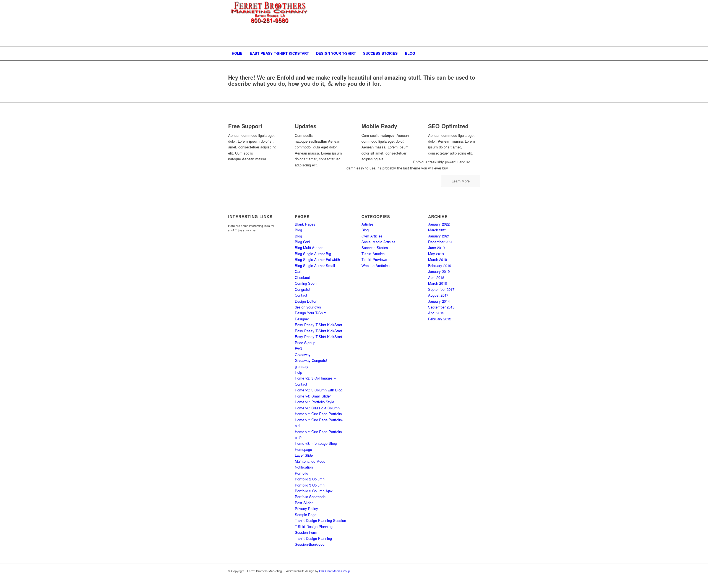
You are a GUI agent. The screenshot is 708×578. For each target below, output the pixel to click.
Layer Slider (304, 455)
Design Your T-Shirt (310, 312)
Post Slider (304, 502)
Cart (298, 271)
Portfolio (301, 473)
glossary (301, 366)
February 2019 (439, 265)
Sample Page (305, 514)
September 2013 (441, 307)
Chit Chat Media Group (334, 571)
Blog (298, 229)
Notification (304, 467)
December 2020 (440, 241)
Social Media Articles (378, 241)
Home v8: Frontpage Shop (316, 443)
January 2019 (439, 271)
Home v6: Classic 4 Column (317, 407)
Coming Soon (305, 283)
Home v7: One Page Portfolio (318, 413)
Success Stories (374, 247)
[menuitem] (237, 53)
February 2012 (439, 318)
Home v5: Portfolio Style (314, 401)
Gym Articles (371, 236)
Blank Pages (305, 224)
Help (298, 372)
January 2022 (439, 224)
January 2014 (439, 301)
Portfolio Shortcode (310, 496)
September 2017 (441, 289)
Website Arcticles (375, 265)
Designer (302, 318)
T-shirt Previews (374, 259)
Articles (367, 224)
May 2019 (436, 253)
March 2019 (437, 259)
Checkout (302, 277)
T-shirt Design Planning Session (320, 520)
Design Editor (305, 301)
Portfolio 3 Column (309, 485)
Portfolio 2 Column (309, 479)
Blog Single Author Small (315, 265)
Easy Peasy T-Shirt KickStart (318, 324)
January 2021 (439, 236)
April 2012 (436, 312)
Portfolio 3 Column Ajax (314, 490)
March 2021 (437, 229)
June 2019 (436, 247)
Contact (301, 295)
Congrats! (302, 289)
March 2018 (437, 283)
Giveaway (303, 354)
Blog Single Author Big (313, 253)
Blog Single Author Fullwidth (317, 259)
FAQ (298, 348)
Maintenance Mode (310, 461)
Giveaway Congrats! (311, 360)
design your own (308, 307)
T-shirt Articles (373, 253)
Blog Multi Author (308, 247)
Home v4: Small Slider (313, 396)
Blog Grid (302, 241)
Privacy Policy (306, 508)
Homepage (303, 449)
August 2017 (438, 295)
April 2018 (436, 277)
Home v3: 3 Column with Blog (318, 390)
